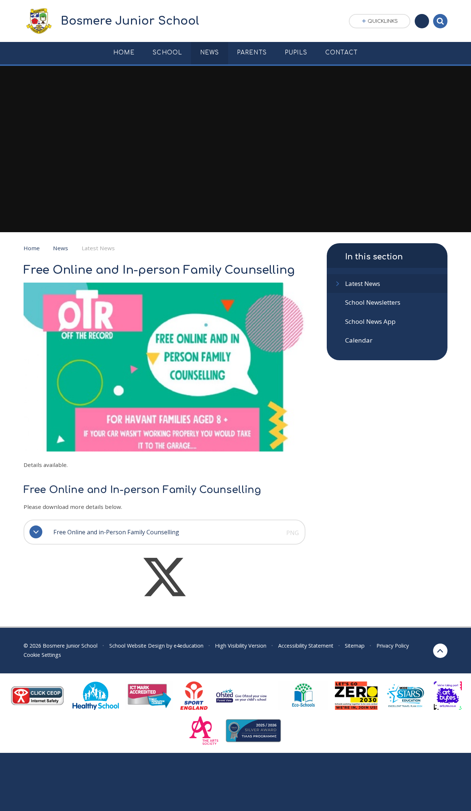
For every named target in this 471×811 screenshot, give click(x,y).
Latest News (98, 248)
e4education (188, 645)
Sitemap (355, 645)
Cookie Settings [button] (42, 654)
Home (32, 248)
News (60, 248)
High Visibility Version (240, 645)
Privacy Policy (392, 645)
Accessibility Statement (305, 645)
